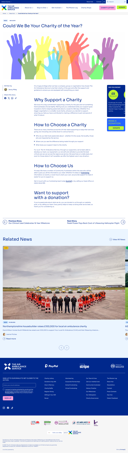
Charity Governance (92, 398)
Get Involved (56, 8)
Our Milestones (91, 391)
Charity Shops (86, 8)
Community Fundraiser (93, 385)
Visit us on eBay (57, 432)
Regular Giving (49, 391)
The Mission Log (72, 8)
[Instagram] (4, 408)
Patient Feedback (112, 398)
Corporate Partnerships (72, 381)
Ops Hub (110, 395)
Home (4, 13)
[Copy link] (16, 98)
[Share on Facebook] (5, 98)
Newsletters (111, 385)
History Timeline (91, 388)
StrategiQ (122, 449)
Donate (122, 7)
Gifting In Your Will (50, 395)
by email (69, 181)
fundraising (85, 173)
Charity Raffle (48, 388)
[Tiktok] (12, 408)
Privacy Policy (9, 392)
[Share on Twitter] (9, 98)
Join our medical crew (93, 381)
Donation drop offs (50, 381)
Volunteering (69, 378)
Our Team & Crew (91, 378)
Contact (98, 2)
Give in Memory (49, 385)
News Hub (90, 2)
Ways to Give (41, 8)
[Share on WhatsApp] (12, 98)
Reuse (46, 398)
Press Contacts (111, 391)
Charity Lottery (107, 8)
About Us (28, 8)
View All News (119, 239)
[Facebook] (8, 408)
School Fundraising (71, 385)
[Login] (104, 1)
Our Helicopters (91, 395)
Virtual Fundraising (71, 388)
